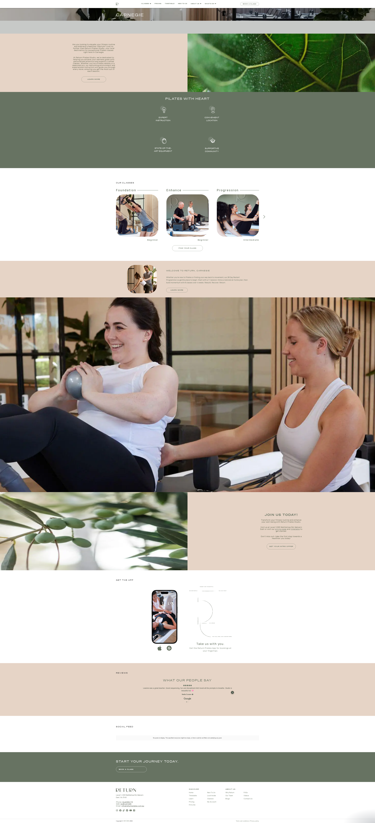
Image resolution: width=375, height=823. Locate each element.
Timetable (193, 796)
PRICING (158, 3)
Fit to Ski (192, 805)
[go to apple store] (160, 648)
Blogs (227, 799)
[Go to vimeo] (134, 810)
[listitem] (137, 216)
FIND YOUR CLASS (187, 248)
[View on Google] (187, 698)
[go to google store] (169, 648)
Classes (210, 799)
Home (191, 792)
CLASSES (145, 3)
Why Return (229, 792)
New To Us (211, 792)
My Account (211, 802)
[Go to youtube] (130, 810)
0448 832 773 (127, 802)
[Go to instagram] (117, 810)
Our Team (229, 796)
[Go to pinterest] (127, 810)
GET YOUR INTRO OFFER (281, 546)
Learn (191, 799)
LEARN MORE (93, 79)
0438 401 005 (126, 804)
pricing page (280, 529)
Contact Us (248, 799)
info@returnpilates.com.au (132, 806)
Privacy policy (254, 821)
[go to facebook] (120, 810)
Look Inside (211, 796)
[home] (117, 4)
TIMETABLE (169, 3)
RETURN (126, 821)
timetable (295, 529)
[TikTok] (123, 810)
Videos (246, 796)
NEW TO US (182, 3)
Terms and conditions (242, 821)
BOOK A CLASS (249, 4)
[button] (196, 4)
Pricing (191, 802)
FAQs (246, 792)
